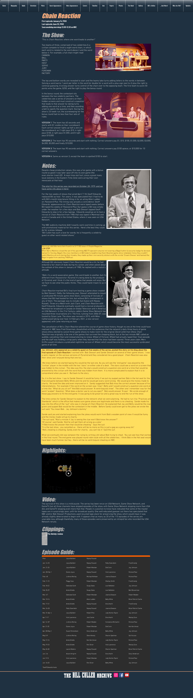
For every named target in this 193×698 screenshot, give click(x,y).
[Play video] (68, 473)
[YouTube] (127, 675)
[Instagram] (116, 675)
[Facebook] (121, 675)
